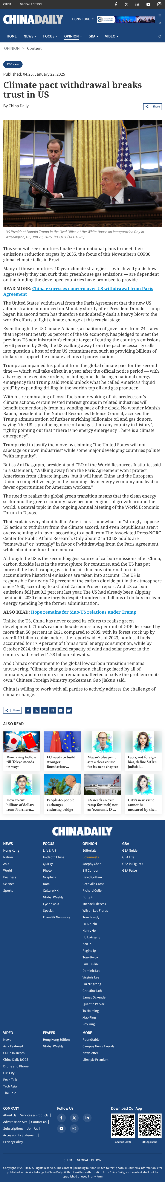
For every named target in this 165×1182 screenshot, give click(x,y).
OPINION (12, 48)
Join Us (32, 1128)
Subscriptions (13, 1128)
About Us (9, 1115)
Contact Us (39, 1122)
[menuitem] (81, 19)
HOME (12, 36)
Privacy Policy (13, 1142)
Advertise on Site (15, 1122)
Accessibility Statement (20, 1135)
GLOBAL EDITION (31, 4)
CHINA (7, 4)
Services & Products (34, 1115)
